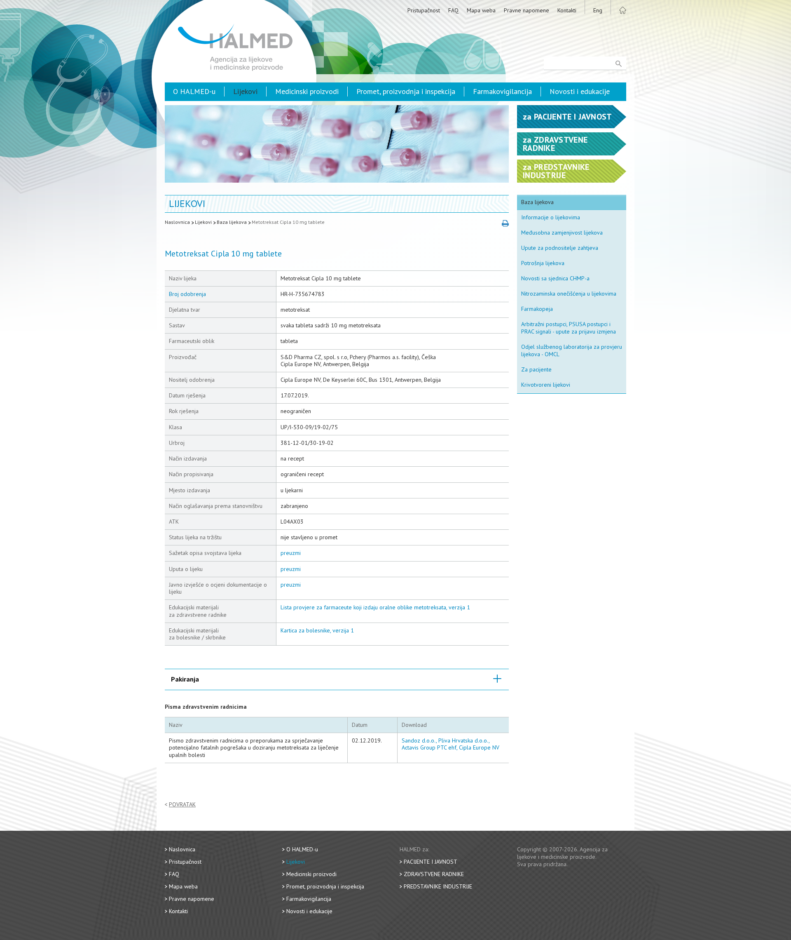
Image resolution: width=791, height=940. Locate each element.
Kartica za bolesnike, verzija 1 (317, 630)
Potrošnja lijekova (542, 263)
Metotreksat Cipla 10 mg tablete (288, 222)
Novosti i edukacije (580, 91)
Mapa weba (481, 10)
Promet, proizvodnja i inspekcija (405, 91)
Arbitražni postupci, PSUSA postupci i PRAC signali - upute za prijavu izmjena (568, 327)
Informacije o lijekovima (550, 217)
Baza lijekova (232, 222)
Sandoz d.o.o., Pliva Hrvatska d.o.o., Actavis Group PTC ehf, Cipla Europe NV (450, 744)
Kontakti (566, 10)
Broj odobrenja (187, 294)
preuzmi (291, 553)
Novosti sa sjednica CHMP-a (555, 278)
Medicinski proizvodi (307, 91)
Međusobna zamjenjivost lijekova (562, 232)
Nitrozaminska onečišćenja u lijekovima (568, 293)
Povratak (182, 804)
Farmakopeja (537, 309)
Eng (597, 10)
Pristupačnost (423, 10)
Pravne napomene (526, 10)
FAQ (453, 10)
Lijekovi (245, 91)
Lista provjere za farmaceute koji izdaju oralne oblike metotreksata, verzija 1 (375, 607)
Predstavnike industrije (438, 886)
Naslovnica (177, 222)
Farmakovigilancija (502, 91)
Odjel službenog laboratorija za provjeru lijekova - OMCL (571, 350)
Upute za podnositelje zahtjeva (559, 247)
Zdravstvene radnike (434, 874)
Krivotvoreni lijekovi (545, 384)
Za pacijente (536, 369)
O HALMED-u (194, 91)
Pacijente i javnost (430, 861)
